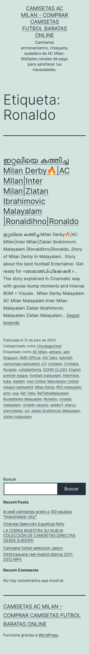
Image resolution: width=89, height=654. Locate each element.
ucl (27, 411)
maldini (19, 381)
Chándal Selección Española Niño (33, 524)
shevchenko (13, 411)
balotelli (65, 357)
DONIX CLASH (55, 369)
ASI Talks (49, 357)
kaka (7, 381)
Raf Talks (28, 393)
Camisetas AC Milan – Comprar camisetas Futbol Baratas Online (42, 615)
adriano (55, 352)
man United (36, 381)
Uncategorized (49, 346)
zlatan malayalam (17, 416)
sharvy (70, 405)
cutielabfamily (30, 369)
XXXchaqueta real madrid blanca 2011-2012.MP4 (38, 557)
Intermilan (71, 375)
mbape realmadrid (18, 387)
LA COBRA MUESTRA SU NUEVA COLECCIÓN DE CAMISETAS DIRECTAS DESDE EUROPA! (39, 535)
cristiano (55, 364)
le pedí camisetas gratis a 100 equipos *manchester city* (37, 514)
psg (16, 393)
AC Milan (40, 352)
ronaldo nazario (35, 405)
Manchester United (62, 381)
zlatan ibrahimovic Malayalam (55, 411)
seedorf (56, 405)
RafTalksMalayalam (53, 393)
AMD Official (30, 357)
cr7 (43, 364)
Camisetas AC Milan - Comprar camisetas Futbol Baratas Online (44, 22)
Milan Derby (44, 387)
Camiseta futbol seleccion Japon (33, 548)
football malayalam (45, 375)
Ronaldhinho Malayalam (22, 399)
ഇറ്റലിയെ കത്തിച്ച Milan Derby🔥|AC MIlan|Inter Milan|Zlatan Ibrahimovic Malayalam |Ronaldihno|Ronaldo (41, 191)
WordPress (48, 635)
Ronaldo (50, 399)
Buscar (9, 479)
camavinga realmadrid (21, 364)
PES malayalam (68, 387)
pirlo (7, 393)
